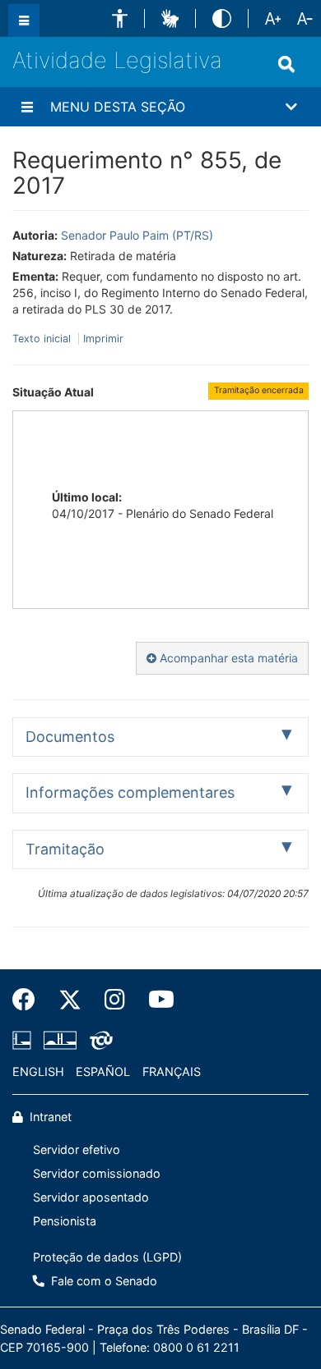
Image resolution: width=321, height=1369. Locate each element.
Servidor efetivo (76, 1149)
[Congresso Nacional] (60, 1040)
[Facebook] (29, 999)
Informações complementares (130, 792)
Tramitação (65, 849)
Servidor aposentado (91, 1197)
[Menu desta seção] (27, 106)
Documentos (70, 736)
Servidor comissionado (96, 1173)
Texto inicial (43, 338)
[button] (120, 18)
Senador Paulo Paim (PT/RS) (137, 235)
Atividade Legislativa (117, 60)
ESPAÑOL (103, 1071)
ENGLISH (38, 1071)
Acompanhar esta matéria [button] (227, 658)
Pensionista (64, 1221)
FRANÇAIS (171, 1071)
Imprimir (103, 338)
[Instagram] (115, 999)
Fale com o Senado (102, 1281)
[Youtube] (155, 999)
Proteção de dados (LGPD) (107, 1257)
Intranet (49, 1117)
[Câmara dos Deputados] (24, 1040)
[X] (70, 999)
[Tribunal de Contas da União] (98, 1040)
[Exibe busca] (286, 64)
